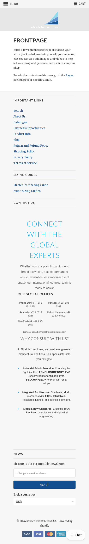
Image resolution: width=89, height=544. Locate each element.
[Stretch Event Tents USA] (44, 19)
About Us (19, 116)
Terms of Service (25, 163)
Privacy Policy (22, 157)
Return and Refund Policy (30, 145)
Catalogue (20, 122)
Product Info (22, 134)
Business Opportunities (29, 128)
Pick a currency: (24, 494)
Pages (69, 75)
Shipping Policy (24, 151)
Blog (16, 140)
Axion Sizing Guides (27, 191)
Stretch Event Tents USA (41, 521)
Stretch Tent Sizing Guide (30, 185)
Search (18, 111)
